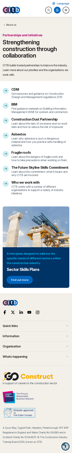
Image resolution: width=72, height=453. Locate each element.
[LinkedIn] (21, 312)
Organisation (36, 346)
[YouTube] (29, 312)
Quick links (36, 326)
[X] (13, 312)
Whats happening (36, 357)
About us (11, 24)
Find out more (19, 280)
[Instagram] (37, 312)
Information (36, 336)
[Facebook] (5, 312)
